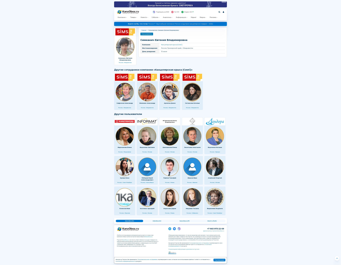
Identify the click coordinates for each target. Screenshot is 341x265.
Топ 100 (176, 12)
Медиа (202, 17)
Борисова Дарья (170, 208)
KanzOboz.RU (129, 221)
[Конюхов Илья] (125, 197)
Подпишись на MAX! (162, 12)
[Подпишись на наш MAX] (179, 228)
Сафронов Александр (125, 103)
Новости (144, 17)
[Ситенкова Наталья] (192, 92)
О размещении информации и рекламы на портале (183, 249)
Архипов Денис (170, 103)
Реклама (213, 17)
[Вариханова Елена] (125, 136)
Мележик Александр (147, 103)
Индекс (188, 12)
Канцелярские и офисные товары (130, 13)
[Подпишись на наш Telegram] (169, 228)
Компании (122, 17)
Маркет (193, 17)
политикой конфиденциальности (126, 261)
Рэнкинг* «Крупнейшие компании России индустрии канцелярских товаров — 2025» (170, 24)
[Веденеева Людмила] (215, 197)
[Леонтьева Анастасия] (192, 136)
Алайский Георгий (215, 178)
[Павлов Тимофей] (170, 166)
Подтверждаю (219, 260)
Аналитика (167, 17)
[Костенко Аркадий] (147, 197)
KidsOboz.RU (157, 221)
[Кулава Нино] (125, 166)
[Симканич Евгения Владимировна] (125, 46)
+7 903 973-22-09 (215, 229)
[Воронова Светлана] (147, 136)
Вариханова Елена (125, 147)
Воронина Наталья (215, 147)
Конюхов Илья (124, 208)
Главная (143, 30)
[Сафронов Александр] (125, 92)
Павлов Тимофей (169, 178)
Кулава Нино (124, 178)
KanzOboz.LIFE (185, 221)
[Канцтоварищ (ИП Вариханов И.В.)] (125, 121)
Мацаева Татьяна (192, 208)
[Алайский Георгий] (215, 166)
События (155, 17)
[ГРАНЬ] (192, 121)
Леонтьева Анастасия (192, 147)
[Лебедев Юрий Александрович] (147, 166)
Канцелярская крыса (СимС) (171, 45)
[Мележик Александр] (147, 92)
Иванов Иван (192, 178)
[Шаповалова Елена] (170, 136)
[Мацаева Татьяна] (192, 197)
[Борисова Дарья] (170, 197)
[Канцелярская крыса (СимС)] (125, 31)
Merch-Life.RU (212, 221)
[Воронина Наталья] (215, 136)
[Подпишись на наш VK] (174, 228)
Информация (181, 17)
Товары (133, 17)
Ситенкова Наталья (192, 103)
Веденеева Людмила (215, 208)
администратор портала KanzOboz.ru (213, 230)
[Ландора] (215, 121)
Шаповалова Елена (170, 147)
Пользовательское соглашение (199, 243)
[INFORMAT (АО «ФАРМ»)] (147, 121)
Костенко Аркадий (147, 208)
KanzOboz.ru (148, 236)
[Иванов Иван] (192, 166)
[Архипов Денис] (170, 92)
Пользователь (147, 34)
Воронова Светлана (147, 147)
